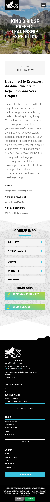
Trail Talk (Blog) (11, 457)
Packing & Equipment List (25, 296)
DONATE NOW (25, 474)
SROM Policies (21, 306)
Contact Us (9, 464)
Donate (8, 460)
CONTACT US (25, 442)
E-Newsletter (10, 467)
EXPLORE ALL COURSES (25, 409)
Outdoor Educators (12, 395)
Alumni (7, 454)
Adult (7, 392)
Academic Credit (11, 428)
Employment (10, 434)
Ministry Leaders (11, 398)
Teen (7, 388)
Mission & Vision (11, 421)
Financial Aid (10, 424)
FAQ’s (7, 431)
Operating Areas (10, 377)
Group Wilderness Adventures (16, 402)
